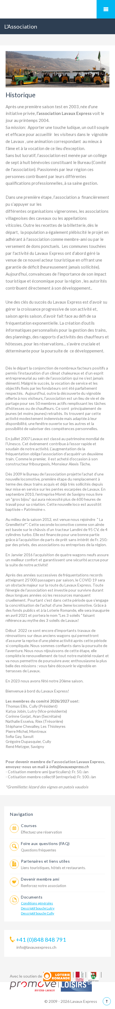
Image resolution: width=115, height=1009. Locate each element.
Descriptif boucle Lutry (37, 908)
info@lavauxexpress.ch (36, 947)
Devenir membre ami (40, 879)
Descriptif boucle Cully (37, 913)
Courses (29, 825)
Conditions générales (37, 903)
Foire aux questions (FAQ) (45, 843)
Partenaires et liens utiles (45, 861)
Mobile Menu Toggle (106, 9)
